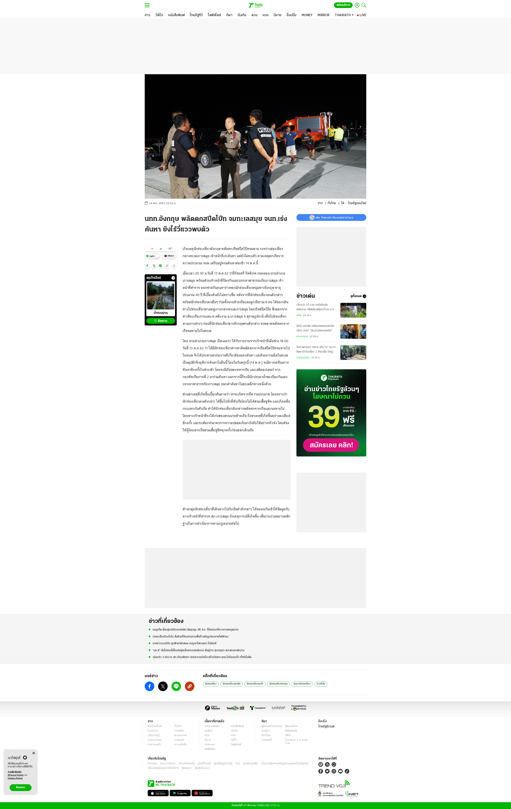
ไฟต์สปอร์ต (291, 730)
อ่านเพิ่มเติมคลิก (16, 773)
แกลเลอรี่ (266, 740)
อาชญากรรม (303, 358)
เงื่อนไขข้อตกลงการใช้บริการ (163, 768)
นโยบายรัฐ (153, 735)
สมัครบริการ (343, 5)
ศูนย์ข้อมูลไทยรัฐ (223, 763)
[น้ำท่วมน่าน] (160, 295)
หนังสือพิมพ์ (237, 726)
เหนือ (298, 315)
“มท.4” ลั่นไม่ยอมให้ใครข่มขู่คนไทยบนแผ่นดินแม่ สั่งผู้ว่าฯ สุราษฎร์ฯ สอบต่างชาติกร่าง (198, 650)
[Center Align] (34, 753)
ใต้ (342, 203)
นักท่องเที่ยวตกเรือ (232, 684)
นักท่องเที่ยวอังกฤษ (278, 684)
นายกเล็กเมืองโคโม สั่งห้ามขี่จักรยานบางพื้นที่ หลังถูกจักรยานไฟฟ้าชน (190, 636)
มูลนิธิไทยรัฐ (204, 763)
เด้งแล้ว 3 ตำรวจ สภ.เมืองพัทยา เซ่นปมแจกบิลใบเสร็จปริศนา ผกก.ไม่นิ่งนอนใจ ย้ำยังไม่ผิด (202, 657)
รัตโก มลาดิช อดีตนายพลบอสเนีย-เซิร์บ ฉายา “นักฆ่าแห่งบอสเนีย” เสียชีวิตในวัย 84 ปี (315, 329)
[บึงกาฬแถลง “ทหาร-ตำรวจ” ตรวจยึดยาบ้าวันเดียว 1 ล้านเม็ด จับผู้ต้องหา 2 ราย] (353, 352)
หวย (233, 735)
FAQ (237, 763)
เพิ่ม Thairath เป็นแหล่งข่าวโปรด (334, 217)
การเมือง (179, 730)
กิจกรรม (152, 763)
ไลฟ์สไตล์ (236, 744)
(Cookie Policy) (15, 778)
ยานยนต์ (179, 740)
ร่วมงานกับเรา (168, 763)
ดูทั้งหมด (356, 296)
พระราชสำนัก (155, 726)
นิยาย (208, 740)
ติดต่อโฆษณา (202, 768)
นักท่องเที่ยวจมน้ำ (255, 684)
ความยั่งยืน (180, 744)
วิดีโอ (234, 740)
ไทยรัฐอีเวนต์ (326, 726)
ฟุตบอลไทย (291, 726)
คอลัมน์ (209, 730)
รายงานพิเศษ (212, 726)
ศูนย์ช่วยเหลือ (250, 763)
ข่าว (320, 203)
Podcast (210, 744)
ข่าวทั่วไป (321, 684)
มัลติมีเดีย (210, 749)
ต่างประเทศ (302, 336)
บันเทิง (234, 730)
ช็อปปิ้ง (322, 721)
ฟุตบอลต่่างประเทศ (271, 726)
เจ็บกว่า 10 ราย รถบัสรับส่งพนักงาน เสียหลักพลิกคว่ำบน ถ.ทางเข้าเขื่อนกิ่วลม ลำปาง (316, 307)
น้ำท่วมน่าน (161, 313)
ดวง (207, 735)
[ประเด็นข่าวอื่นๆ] (173, 278)
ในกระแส (152, 730)
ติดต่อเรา (187, 768)
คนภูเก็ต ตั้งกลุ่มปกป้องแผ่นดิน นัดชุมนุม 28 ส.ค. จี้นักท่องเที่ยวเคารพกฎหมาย (195, 629)
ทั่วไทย (332, 203)
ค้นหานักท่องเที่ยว (302, 684)
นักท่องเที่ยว (211, 684)
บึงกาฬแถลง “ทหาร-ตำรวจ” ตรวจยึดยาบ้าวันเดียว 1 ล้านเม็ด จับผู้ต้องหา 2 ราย (316, 350)
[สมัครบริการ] (331, 412)
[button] (147, 265)
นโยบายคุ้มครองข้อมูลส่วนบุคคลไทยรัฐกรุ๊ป (284, 763)
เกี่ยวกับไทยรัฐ (187, 763)
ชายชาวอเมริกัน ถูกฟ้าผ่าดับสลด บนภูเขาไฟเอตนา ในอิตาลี (184, 643)
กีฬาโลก (265, 735)
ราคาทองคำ (154, 744)
